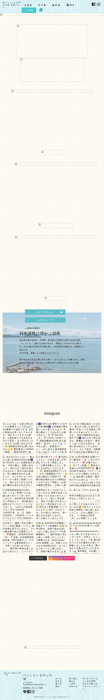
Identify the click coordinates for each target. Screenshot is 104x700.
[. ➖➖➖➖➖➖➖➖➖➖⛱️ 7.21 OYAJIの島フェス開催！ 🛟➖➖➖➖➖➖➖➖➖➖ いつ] (85, 538)
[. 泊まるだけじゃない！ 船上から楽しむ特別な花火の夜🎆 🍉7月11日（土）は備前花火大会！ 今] (19, 471)
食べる (58, 684)
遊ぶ (57, 686)
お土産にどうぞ (45, 320)
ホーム (58, 678)
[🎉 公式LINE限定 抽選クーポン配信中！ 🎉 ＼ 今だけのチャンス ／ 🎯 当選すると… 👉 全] (85, 471)
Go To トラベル (90, 678)
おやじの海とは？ (45, 312)
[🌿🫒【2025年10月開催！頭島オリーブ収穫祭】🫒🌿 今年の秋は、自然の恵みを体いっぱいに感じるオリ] (52, 538)
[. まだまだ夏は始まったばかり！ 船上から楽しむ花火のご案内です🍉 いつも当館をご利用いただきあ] (85, 438)
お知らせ (73, 686)
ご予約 (28, 10)
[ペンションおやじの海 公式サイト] (12, 7)
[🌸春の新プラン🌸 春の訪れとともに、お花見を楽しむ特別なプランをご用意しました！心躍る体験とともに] (52, 471)
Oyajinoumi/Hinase (87, 13)
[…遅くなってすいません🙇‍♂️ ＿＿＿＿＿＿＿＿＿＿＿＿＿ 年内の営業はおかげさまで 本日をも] (85, 504)
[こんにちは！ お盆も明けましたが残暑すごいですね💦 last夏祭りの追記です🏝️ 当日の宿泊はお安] (19, 438)
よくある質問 (88, 681)
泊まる (58, 681)
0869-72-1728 (33, 687)
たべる (42, 4)
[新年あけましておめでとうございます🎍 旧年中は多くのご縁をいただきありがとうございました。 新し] (52, 504)
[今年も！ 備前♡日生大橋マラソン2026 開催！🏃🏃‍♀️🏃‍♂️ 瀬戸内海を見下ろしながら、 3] (19, 538)
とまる (28, 4)
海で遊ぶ (73, 678)
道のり (70, 4)
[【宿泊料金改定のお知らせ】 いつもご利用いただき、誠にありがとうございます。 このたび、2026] (19, 504)
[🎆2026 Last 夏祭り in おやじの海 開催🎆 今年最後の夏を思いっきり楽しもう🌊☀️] (52, 438)
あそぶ (56, 4)
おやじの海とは (90, 684)
